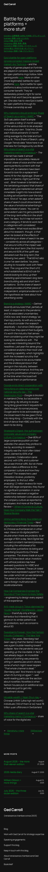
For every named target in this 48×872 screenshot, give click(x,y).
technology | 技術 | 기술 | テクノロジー (19, 51)
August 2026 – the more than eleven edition (17, 762)
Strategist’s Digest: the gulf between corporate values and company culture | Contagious (23, 434)
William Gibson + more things (12, 781)
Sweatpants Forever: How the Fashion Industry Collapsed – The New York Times (24, 635)
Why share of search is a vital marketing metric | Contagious (20, 151)
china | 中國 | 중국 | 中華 (13, 40)
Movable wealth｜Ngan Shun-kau (21, 697)
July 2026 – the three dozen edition (15, 792)
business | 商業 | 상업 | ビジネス (16, 38)
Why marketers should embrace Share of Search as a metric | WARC (24, 114)
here (21, 77)
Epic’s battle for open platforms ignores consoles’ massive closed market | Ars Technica (21, 61)
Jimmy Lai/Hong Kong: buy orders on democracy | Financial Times (23, 520)
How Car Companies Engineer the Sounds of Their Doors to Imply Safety (23, 592)
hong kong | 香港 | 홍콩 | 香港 (15, 43)
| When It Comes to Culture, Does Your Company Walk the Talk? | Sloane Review (23, 510)
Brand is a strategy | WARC (17, 303)
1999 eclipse (36, 730)
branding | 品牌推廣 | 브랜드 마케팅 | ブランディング (24, 35)
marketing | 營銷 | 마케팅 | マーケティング (20, 46)
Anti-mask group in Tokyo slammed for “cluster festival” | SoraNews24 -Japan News (24, 610)
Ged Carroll (10, 4)
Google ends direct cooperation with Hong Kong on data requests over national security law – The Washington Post (23, 390)
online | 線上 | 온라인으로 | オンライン (18, 48)
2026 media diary (13, 772)
